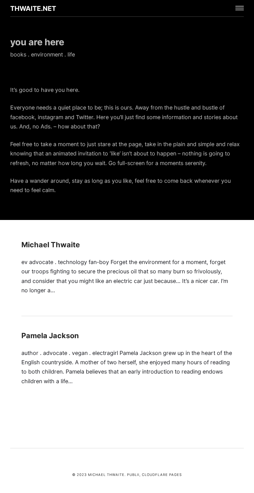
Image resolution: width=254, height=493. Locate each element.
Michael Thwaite (50, 244)
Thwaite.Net (33, 8)
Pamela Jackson (50, 335)
